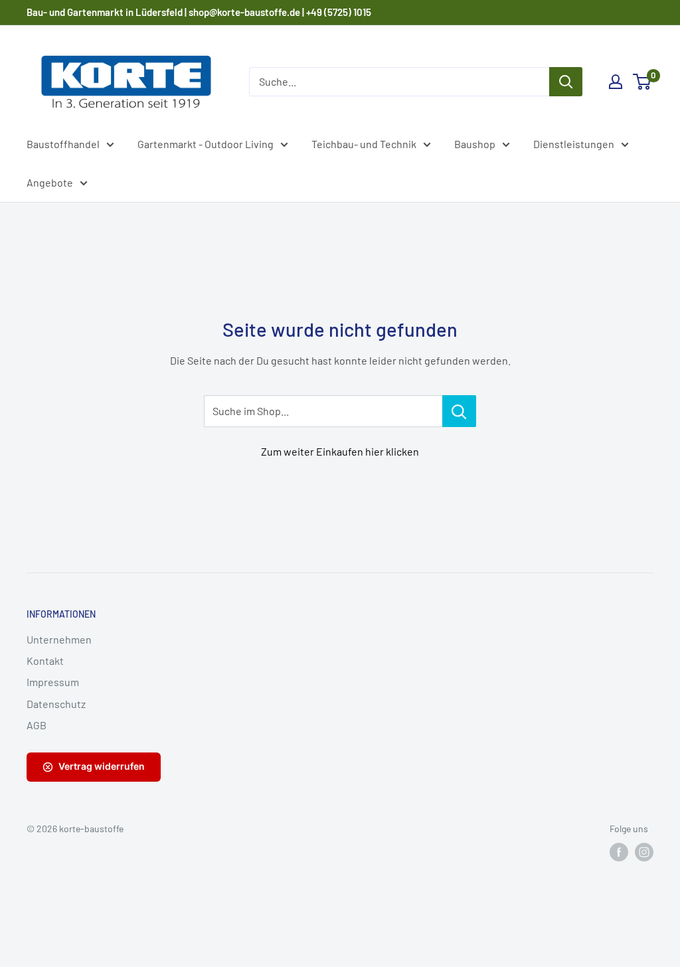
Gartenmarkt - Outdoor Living (205, 143)
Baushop (474, 143)
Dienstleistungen (573, 143)
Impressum (53, 681)
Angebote (50, 182)
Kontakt (45, 660)
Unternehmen (59, 639)
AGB (36, 725)
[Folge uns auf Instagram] (644, 852)
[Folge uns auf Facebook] (619, 852)
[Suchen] (565, 81)
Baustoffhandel (63, 143)
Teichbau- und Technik (363, 143)
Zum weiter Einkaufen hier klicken (340, 451)
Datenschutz (56, 703)
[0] (642, 82)
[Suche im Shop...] (459, 411)
